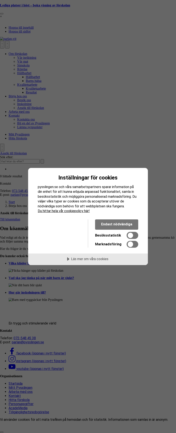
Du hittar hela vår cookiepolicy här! (64, 211)
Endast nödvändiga (116, 224)
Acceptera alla (59, 224)
